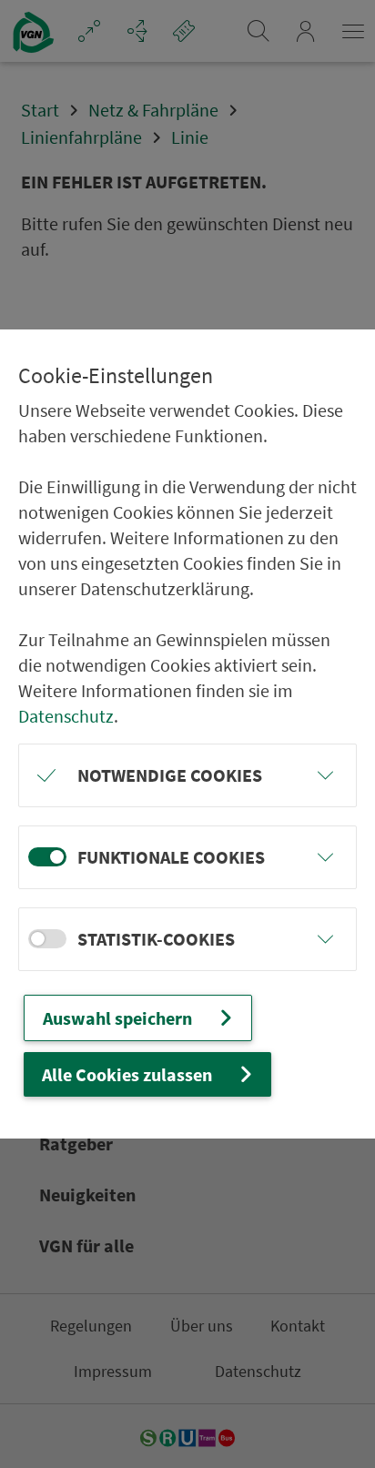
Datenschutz (66, 715)
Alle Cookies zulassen (127, 1074)
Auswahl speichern (117, 1018)
